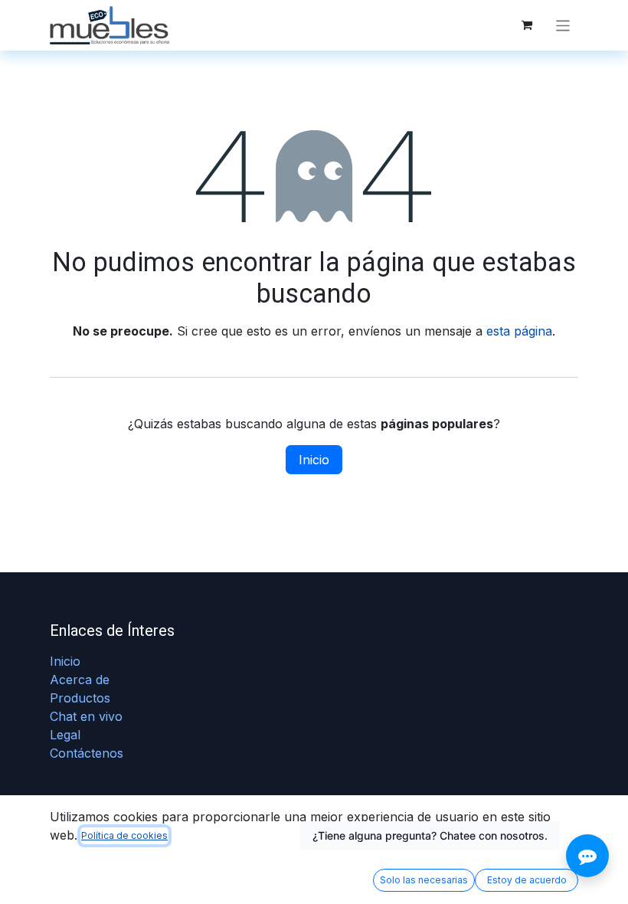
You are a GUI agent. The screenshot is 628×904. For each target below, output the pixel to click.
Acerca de (80, 679)
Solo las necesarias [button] (424, 880)
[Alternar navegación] (563, 25)
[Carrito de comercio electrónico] (526, 25)
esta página (519, 331)
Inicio (314, 459)
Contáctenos (86, 753)
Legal (65, 734)
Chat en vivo (86, 716)
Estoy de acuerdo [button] (527, 880)
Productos (80, 698)
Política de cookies (124, 835)
